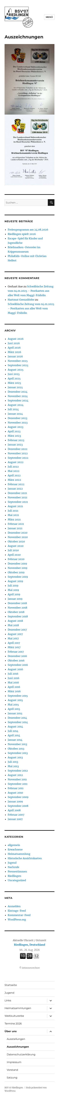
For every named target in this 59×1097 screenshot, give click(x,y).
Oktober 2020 (16, 541)
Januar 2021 (15, 528)
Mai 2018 (13, 625)
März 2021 (14, 519)
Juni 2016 (13, 678)
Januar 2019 (15, 598)
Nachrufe (13, 867)
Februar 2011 (15, 788)
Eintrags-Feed (17, 910)
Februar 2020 (16, 559)
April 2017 (14, 642)
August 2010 (15, 792)
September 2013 (18, 753)
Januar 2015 (15, 713)
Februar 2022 (16, 484)
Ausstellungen (16, 1039)
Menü (49, 17)
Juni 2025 (14, 374)
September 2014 (18, 722)
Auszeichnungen (18, 1046)
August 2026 (16, 338)
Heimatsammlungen (18, 1008)
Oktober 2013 (16, 748)
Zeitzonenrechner (31, 968)
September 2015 (18, 695)
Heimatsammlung (19, 853)
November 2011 (17, 779)
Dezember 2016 (17, 656)
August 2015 (15, 700)
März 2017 (14, 647)
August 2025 (15, 369)
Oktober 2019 (16, 572)
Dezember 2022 (17, 449)
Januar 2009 (15, 801)
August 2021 (15, 506)
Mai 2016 (13, 682)
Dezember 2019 (17, 563)
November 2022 (18, 453)
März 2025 (14, 382)
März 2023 (14, 435)
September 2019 (18, 576)
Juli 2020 (13, 550)
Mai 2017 (13, 638)
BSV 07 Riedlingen (14, 1087)
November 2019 (17, 568)
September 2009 (18, 797)
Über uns (11, 1031)
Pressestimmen (17, 871)
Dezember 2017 (17, 629)
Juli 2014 (13, 731)
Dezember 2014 (17, 717)
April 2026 (14, 347)
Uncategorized (17, 880)
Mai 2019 (13, 590)
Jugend (12, 862)
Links (8, 1000)
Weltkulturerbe (14, 1015)
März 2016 (14, 691)
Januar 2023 (15, 444)
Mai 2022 (13, 471)
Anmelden (14, 906)
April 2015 (14, 709)
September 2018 (18, 616)
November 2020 (18, 537)
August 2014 (15, 726)
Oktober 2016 (16, 660)
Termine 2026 (13, 1023)
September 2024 (18, 400)
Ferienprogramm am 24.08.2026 (28, 229)
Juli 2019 (13, 585)
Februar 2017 (16, 651)
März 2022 (14, 479)
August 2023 (15, 427)
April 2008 (14, 810)
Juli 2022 (13, 466)
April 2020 (14, 554)
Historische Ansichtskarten (25, 858)
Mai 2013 (13, 766)
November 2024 (18, 396)
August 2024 (15, 404)
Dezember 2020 (17, 532)
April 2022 (14, 475)
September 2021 (18, 501)
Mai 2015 (13, 704)
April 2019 (14, 594)
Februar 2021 (16, 523)
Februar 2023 (16, 440)
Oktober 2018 (16, 612)
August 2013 (15, 757)
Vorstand (12, 1069)
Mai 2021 (13, 515)
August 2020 (15, 545)
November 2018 (17, 607)
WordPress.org (17, 919)
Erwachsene (15, 849)
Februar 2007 (16, 814)
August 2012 (15, 775)
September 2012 (18, 770)
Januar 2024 (15, 413)
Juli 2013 (13, 761)
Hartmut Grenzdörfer (21, 299)
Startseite (11, 985)
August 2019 (15, 581)
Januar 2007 (15, 819)
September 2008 (18, 805)
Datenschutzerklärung (21, 1054)
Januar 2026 (15, 356)
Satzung (12, 1077)
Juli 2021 (13, 510)
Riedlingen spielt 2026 (22, 234)
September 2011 (17, 783)
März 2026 (14, 352)
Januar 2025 (15, 387)
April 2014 (14, 735)
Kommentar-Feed (19, 915)
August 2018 (15, 620)
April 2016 (14, 686)
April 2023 (14, 431)
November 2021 (17, 497)
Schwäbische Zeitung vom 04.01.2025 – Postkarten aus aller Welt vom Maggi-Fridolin (30, 291)
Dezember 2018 (17, 603)
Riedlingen (14, 875)
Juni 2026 (14, 343)
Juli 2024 (13, 409)
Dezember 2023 (17, 418)
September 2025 (18, 365)
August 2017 (15, 634)
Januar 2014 (15, 739)
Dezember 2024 (17, 391)
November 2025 (18, 360)
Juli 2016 (13, 673)
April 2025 (14, 378)
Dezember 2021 (17, 493)
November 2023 (18, 422)
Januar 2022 (15, 488)
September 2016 (18, 664)
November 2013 (17, 744)
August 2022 (15, 462)
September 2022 (18, 457)
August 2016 (15, 669)
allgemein (14, 845)
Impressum (14, 1062)
